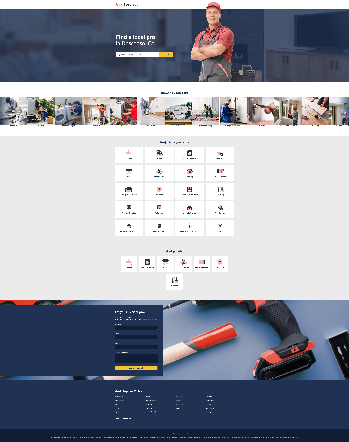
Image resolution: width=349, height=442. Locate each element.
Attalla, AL (148, 408)
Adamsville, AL (119, 397)
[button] (345, 112)
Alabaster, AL (210, 397)
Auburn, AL (179, 408)
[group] (13, 112)
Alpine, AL (118, 404)
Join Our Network (136, 368)
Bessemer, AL (180, 412)
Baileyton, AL (210, 408)
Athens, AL (118, 408)
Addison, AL (148, 397)
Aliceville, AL (210, 400)
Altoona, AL (148, 404)
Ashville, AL (209, 404)
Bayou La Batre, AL (151, 412)
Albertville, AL (119, 400)
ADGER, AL (179, 397)
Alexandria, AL (180, 400)
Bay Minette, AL (119, 412)
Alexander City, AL (150, 400)
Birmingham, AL (211, 412)
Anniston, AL (179, 404)
